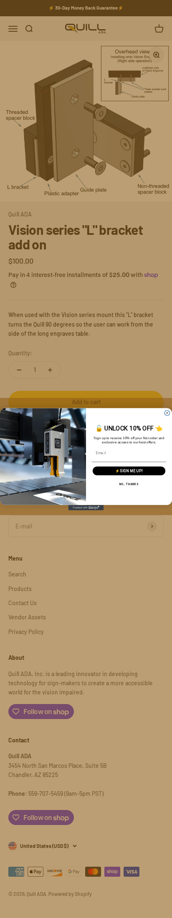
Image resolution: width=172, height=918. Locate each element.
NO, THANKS (129, 483)
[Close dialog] (167, 412)
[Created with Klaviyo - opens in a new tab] (86, 507)
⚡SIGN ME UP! (129, 470)
